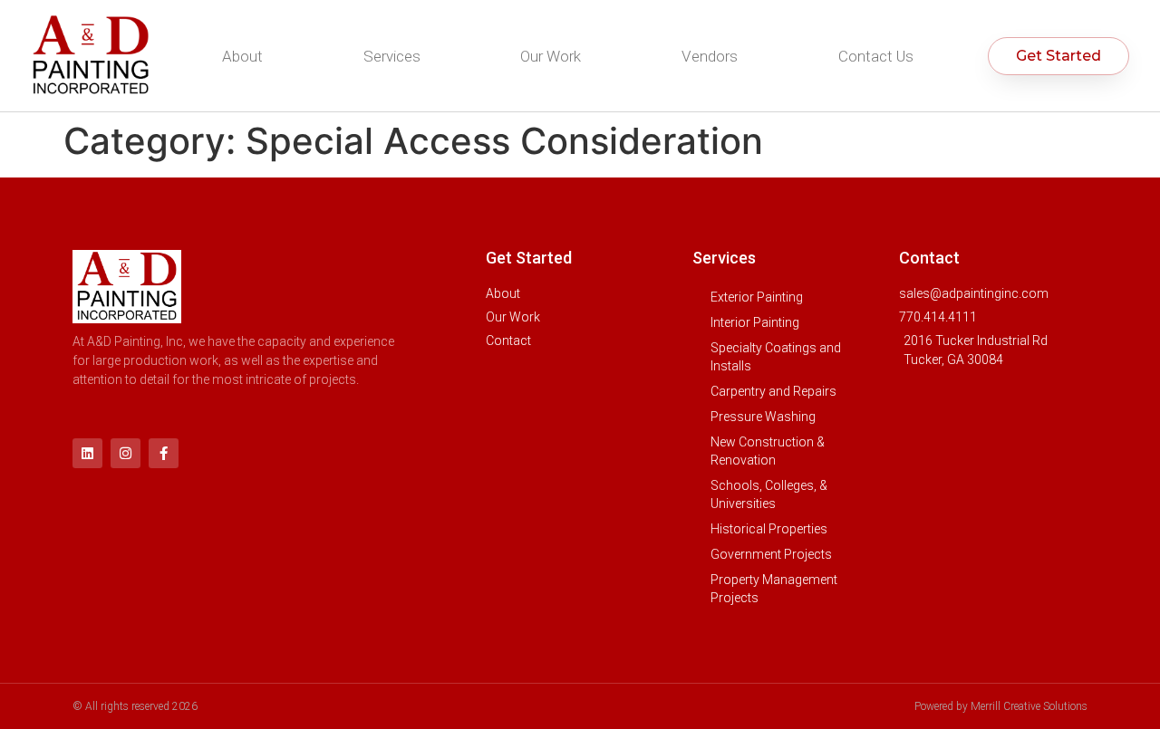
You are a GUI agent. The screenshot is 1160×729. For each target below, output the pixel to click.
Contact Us (876, 56)
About (242, 56)
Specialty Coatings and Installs (775, 357)
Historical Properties (768, 529)
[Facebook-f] (164, 453)
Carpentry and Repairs (773, 391)
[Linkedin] (87, 453)
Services (391, 56)
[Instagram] (125, 453)
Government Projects (771, 554)
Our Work (550, 56)
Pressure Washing (763, 416)
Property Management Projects (773, 588)
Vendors (710, 56)
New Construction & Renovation (767, 451)
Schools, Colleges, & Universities (768, 494)
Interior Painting (754, 322)
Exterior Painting (756, 297)
